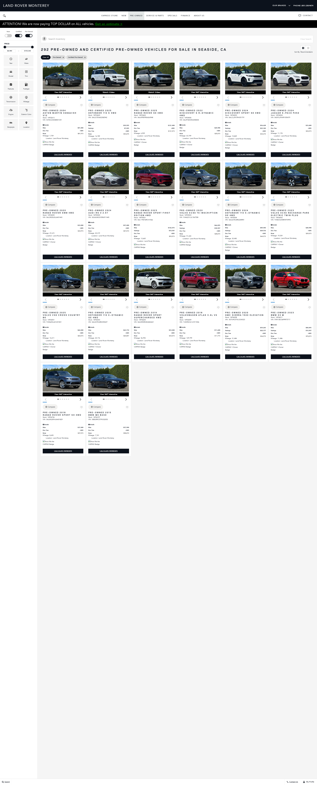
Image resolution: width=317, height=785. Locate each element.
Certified (19, 32)
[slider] (5, 47)
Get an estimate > (108, 24)
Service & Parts (155, 15)
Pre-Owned (136, 15)
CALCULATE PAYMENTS (63, 154)
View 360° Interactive (63, 92)
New (124, 15)
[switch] (8, 33)
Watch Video (109, 92)
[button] (4, 15)
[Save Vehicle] (81, 105)
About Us (199, 15)
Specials (172, 15)
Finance (185, 15)
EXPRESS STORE (110, 15)
